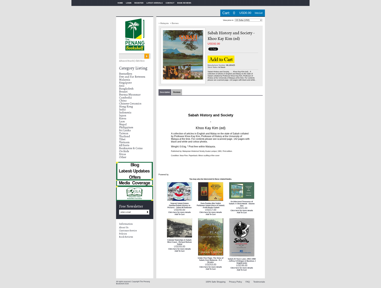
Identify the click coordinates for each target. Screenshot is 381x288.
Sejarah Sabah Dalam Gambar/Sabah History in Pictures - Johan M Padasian (179, 205)
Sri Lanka (125, 130)
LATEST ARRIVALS (154, 3)
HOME (120, 3)
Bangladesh (126, 89)
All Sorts (124, 145)
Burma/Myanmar (130, 95)
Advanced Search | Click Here (132, 60)
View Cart (259, 13)
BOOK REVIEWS (184, 3)
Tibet (122, 139)
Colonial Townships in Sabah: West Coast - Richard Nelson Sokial (179, 242)
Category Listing (133, 68)
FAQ (248, 282)
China (123, 100)
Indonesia (125, 112)
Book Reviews (126, 237)
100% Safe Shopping (215, 282)
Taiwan (123, 133)
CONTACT (170, 3)
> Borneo (174, 23)
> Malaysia (164, 23)
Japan (122, 115)
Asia (121, 86)
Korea (122, 118)
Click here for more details (179, 212)
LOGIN (128, 3)
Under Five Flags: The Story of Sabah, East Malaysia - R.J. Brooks (210, 260)
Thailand (124, 136)
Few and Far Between (132, 77)
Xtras (122, 154)
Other (122, 157)
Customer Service (128, 230)
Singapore (125, 83)
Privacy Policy (235, 282)
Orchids (124, 151)
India (122, 109)
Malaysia (124, 80)
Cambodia (125, 98)
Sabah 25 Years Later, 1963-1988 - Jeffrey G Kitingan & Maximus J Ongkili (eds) (242, 261)
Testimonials (259, 282)
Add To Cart (180, 214)
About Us (123, 227)
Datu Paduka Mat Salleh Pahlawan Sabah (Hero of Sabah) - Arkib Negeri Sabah (210, 205)
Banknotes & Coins (131, 148)
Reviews (177, 92)
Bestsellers (125, 74)
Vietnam (124, 142)
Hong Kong (126, 106)
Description (165, 92)
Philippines (126, 127)
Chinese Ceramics (130, 103)
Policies (123, 233)
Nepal (123, 124)
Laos (122, 121)
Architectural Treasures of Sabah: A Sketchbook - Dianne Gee (242, 204)
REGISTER (138, 3)
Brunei (123, 92)
